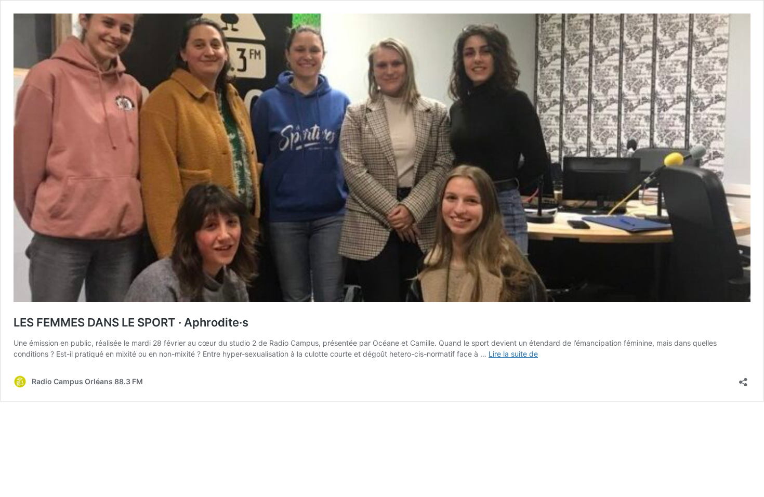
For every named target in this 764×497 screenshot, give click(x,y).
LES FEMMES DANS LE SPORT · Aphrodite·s (131, 322)
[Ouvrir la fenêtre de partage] (743, 379)
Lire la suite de (513, 353)
